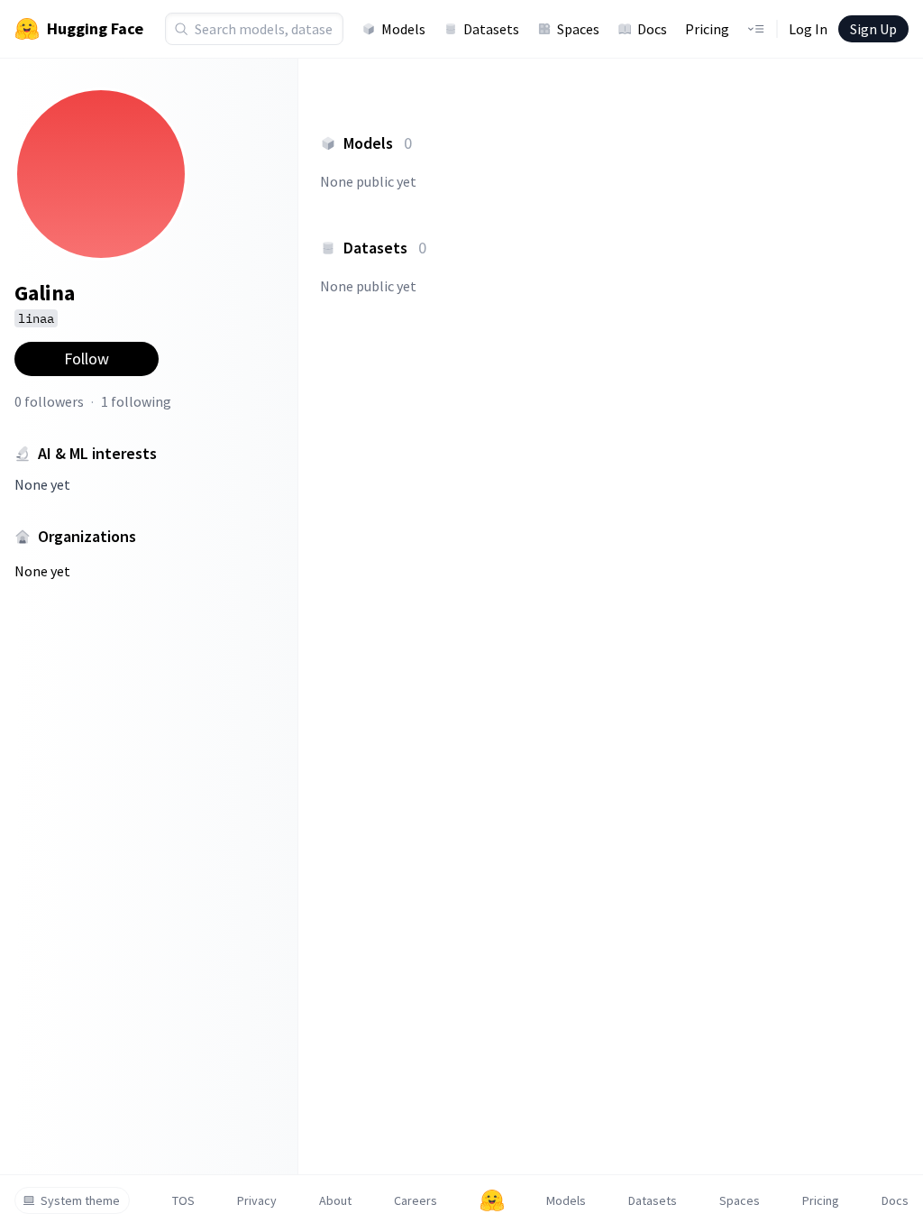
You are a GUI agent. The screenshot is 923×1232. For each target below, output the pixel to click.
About (335, 1200)
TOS (183, 1200)
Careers (415, 1200)
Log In (808, 29)
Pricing (707, 29)
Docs (652, 29)
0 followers (49, 401)
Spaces (578, 29)
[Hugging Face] (492, 1200)
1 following (136, 401)
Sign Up (873, 29)
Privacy (257, 1200)
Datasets (491, 29)
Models (403, 29)
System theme (80, 1200)
